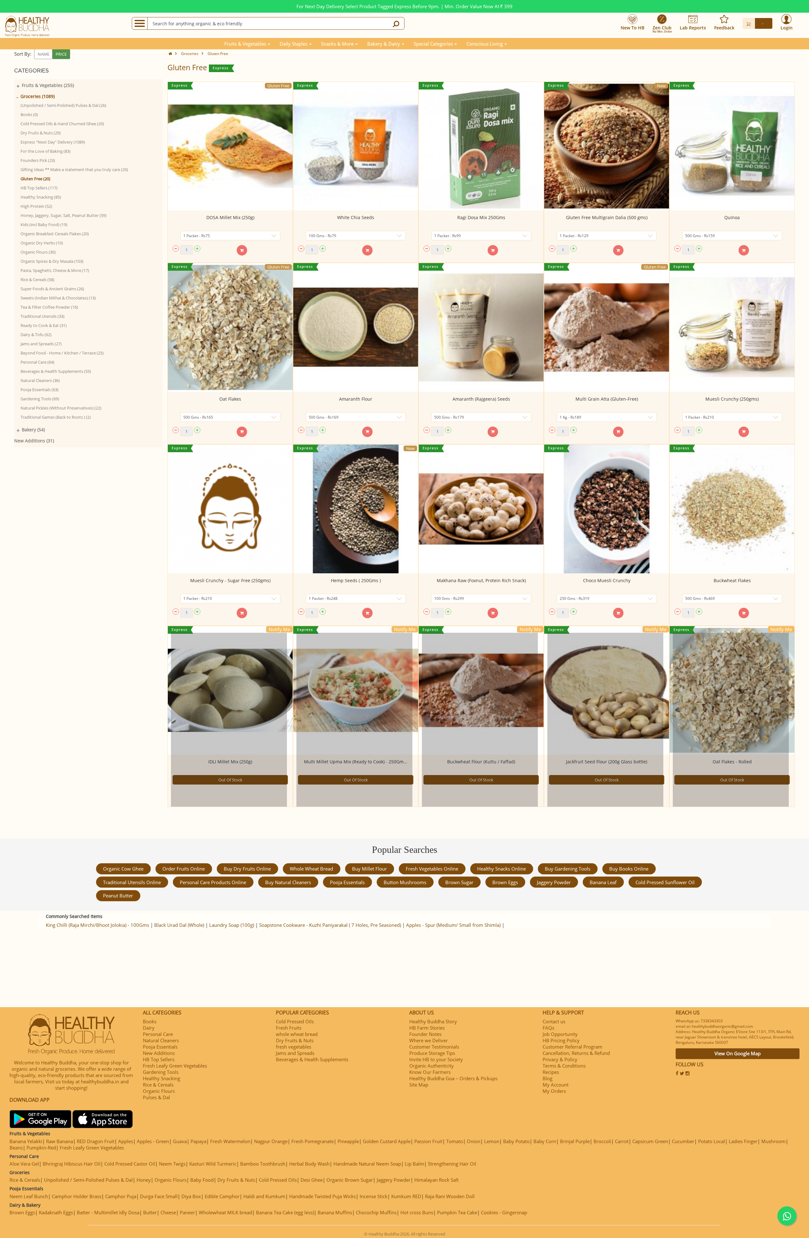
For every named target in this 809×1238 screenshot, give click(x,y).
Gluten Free (218, 53)
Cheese (168, 1212)
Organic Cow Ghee (123, 868)
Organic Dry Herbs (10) (42, 243)
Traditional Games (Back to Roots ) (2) (56, 417)
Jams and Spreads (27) (41, 344)
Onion (473, 1141)
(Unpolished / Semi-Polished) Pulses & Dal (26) (63, 105)
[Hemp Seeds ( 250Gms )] (355, 509)
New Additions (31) (34, 441)
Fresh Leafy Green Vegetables (175, 1065)
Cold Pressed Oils (295, 1021)
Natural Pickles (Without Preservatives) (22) (61, 408)
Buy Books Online (628, 868)
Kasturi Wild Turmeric (212, 1164)
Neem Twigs (172, 1164)
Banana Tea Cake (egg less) (285, 1212)
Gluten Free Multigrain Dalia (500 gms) (607, 217)
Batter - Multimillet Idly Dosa (108, 1212)
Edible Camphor (222, 1196)
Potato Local (711, 1141)
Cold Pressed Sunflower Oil (665, 882)
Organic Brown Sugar (349, 1180)
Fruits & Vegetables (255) (48, 85)
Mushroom (773, 1141)
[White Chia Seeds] (355, 146)
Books (149, 1021)
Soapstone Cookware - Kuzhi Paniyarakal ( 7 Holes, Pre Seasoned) (330, 925)
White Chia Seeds (355, 217)
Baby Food (202, 1180)
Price (61, 54)
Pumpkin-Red (41, 1147)
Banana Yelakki (25, 1141)
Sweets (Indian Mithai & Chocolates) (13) (58, 298)
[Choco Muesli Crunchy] (606, 509)
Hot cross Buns (416, 1212)
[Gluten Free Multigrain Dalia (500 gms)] (606, 146)
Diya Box (191, 1196)
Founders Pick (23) (38, 160)
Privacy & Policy (560, 1059)
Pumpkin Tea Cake (457, 1212)
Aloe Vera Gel (24, 1164)
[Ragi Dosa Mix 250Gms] (481, 146)
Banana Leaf (603, 882)
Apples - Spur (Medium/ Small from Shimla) (453, 925)
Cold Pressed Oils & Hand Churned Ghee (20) (62, 123)
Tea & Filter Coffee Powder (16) (49, 307)
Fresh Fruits (288, 1028)
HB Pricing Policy (561, 1040)
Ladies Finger (743, 1141)
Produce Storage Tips (432, 1053)
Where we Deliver (428, 1040)
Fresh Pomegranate (312, 1141)
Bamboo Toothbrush (262, 1164)
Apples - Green (153, 1141)
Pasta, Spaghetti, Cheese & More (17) (55, 270)
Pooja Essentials (347, 882)
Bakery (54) (33, 430)
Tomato (454, 1141)
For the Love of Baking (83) (45, 151)
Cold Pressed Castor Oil (129, 1164)
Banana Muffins (335, 1212)
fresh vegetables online (432, 868)
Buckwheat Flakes (732, 580)
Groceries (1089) (38, 96)
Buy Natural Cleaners (288, 882)
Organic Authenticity (431, 1065)
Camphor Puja (120, 1196)
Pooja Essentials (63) (39, 389)
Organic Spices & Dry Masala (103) (52, 261)
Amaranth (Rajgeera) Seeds (481, 399)
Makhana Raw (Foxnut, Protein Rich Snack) (481, 580)
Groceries (189, 53)
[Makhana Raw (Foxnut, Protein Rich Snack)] (481, 509)
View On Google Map (738, 1053)
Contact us (554, 1021)
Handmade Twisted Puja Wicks (322, 1196)
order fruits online (183, 868)
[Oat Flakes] (230, 327)
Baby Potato (516, 1141)
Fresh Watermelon (230, 1141)
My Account (556, 1084)
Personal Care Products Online (213, 882)
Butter (150, 1212)
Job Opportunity (560, 1034)
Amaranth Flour (355, 399)
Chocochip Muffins (376, 1212)
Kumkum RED (406, 1196)
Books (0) (29, 114)
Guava (180, 1141)
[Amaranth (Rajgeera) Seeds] (481, 327)
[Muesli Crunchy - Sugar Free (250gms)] (230, 509)
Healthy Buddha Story (433, 1021)
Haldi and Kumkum (264, 1196)
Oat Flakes (230, 399)
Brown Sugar (459, 882)
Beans (16, 1147)
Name (43, 54)
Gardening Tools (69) (40, 399)
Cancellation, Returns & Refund (576, 1053)
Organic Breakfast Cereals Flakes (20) (55, 234)
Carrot (622, 1141)
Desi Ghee (312, 1180)
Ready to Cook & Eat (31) (44, 325)
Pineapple (348, 1141)
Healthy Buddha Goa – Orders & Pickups (453, 1078)
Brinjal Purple (575, 1141)
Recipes (551, 1072)
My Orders (554, 1091)
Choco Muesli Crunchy (606, 580)
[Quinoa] (732, 146)
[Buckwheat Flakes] (732, 509)
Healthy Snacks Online (501, 868)
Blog (547, 1078)
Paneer (187, 1212)
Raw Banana (59, 1141)
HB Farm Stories (427, 1028)
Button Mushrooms (405, 882)
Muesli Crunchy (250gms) (732, 399)
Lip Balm (414, 1164)
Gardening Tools (161, 1072)
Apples (125, 1141)
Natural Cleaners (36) (40, 380)
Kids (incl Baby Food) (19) (44, 224)
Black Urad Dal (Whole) (179, 925)
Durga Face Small (159, 1196)
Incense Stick (373, 1196)
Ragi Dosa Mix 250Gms (481, 217)
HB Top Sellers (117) (39, 188)
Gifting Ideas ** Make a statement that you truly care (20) (74, 169)
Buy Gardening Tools (567, 868)
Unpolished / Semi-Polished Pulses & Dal (88, 1180)
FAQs (548, 1028)
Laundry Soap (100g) (231, 925)
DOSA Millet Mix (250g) (230, 217)
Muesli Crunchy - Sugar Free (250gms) (230, 580)
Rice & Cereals (158, 1084)
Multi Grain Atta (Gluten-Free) (606, 399)
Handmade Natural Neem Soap (367, 1164)
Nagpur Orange (271, 1141)
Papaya (198, 1141)
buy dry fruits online (247, 868)
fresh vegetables (293, 1047)
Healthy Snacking (161, 1078)
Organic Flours (159, 1091)
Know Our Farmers (430, 1072)
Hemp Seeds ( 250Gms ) (356, 580)
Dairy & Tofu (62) (36, 334)
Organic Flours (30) (38, 252)
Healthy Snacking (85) (41, 197)
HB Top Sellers (158, 1059)
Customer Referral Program (572, 1047)
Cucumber (683, 1141)
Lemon (491, 1141)
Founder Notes (425, 1034)
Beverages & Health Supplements (312, 1059)
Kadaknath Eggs (56, 1212)
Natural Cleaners (161, 1040)
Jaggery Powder (554, 882)
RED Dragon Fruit (95, 1141)
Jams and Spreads (295, 1053)
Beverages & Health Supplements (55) (56, 371)
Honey (144, 1180)
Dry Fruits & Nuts (294, 1040)
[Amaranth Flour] (355, 327)
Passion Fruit (428, 1141)
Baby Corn (544, 1141)
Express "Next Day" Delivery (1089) (53, 142)
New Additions (159, 1053)
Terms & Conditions (564, 1065)
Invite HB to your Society (436, 1059)
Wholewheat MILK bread (225, 1212)
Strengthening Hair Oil (452, 1164)
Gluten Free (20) (35, 179)
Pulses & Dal (156, 1097)
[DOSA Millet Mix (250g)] (230, 146)
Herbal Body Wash (309, 1164)
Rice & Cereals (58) (37, 279)
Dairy (149, 1028)
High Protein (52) (36, 206)
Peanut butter (118, 895)
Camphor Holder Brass (76, 1196)
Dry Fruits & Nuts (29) (41, 133)
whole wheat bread (311, 868)
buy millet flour (369, 868)
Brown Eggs (505, 882)
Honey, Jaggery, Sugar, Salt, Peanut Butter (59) (63, 215)
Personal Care (158, 1034)
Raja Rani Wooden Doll (450, 1196)
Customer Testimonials (434, 1047)
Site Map (418, 1084)
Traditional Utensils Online (132, 882)
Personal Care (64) (37, 362)
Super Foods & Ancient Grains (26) (52, 289)
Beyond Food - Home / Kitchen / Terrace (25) (62, 353)
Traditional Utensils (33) (42, 316)
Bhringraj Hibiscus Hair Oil (71, 1164)
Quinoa (732, 217)
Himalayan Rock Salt (436, 1180)
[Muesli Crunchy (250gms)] (732, 327)
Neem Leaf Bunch (28, 1196)
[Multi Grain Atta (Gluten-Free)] (606, 327)
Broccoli (602, 1141)
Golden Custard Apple (387, 1141)
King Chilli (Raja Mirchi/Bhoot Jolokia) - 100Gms (97, 925)
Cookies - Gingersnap (504, 1212)
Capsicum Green (650, 1141)
